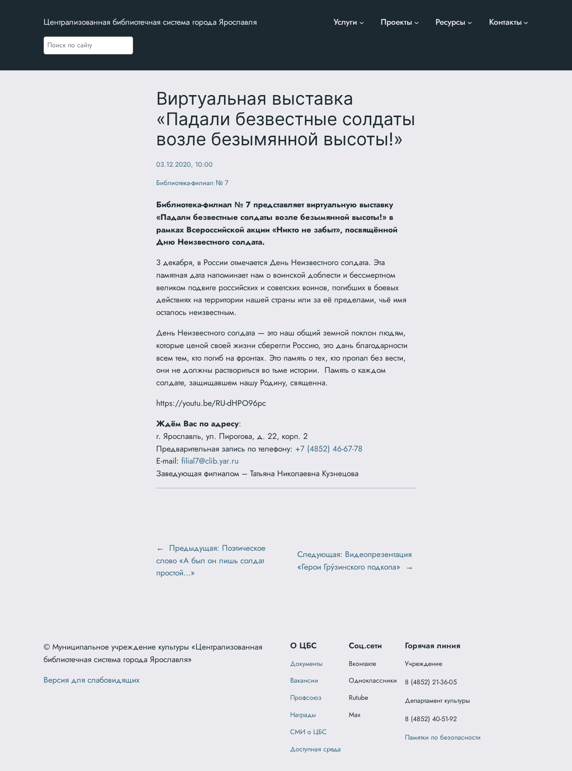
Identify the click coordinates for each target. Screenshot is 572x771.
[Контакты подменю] (525, 22)
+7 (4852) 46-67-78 (328, 448)
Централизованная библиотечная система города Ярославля (150, 22)
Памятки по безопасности (443, 737)
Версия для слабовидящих (91, 680)
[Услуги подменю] (361, 22)
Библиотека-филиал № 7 (192, 183)
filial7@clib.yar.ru (210, 461)
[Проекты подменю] (416, 22)
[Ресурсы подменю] (469, 22)
